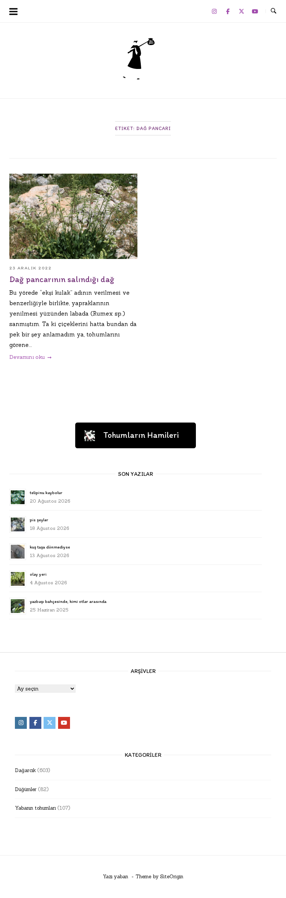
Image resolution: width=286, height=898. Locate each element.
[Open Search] (273, 11)
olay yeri (38, 574)
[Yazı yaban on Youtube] (255, 11)
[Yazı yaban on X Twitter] (241, 11)
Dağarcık (25, 770)
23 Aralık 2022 (30, 268)
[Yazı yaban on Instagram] (214, 11)
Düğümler (25, 789)
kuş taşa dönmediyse (50, 547)
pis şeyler (39, 519)
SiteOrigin (171, 876)
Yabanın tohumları (35, 808)
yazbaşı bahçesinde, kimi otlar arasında (68, 601)
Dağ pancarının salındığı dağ (61, 279)
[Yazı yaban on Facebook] (227, 11)
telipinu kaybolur (46, 492)
